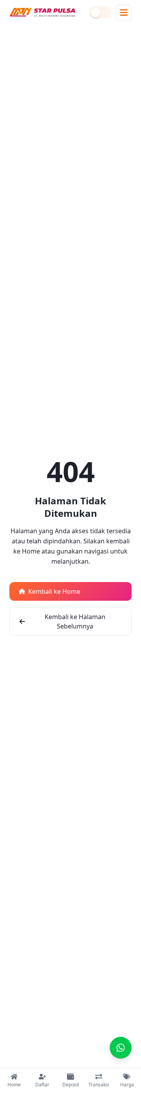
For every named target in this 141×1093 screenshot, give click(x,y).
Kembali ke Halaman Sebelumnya (75, 621)
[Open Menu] (124, 12)
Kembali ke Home (54, 591)
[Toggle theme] (100, 12)
